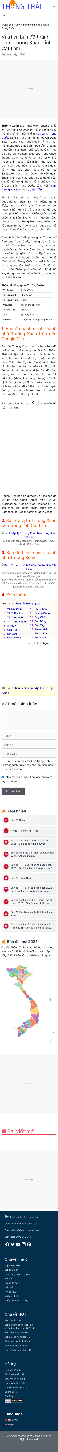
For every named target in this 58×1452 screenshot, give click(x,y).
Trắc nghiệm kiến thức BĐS (18, 1350)
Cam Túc (12, 629)
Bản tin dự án (11, 1269)
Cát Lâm (41, 133)
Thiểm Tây (41, 633)
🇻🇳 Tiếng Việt (11, 1420)
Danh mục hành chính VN (17, 1341)
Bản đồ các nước (13, 1320)
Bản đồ (8, 1278)
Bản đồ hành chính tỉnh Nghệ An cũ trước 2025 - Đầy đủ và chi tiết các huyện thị (30, 926)
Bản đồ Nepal (18, 820)
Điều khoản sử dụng (15, 1378)
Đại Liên (16, 189)
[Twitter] (12, 1245)
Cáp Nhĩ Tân (34, 189)
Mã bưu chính (11, 1296)
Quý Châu (41, 617)
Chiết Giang (14, 637)
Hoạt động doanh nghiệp (17, 1274)
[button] (4, 16)
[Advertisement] (29, 89)
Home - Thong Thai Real (24, 830)
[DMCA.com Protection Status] (14, 1401)
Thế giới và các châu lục (17, 1300)
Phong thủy (10, 1291)
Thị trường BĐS (12, 1265)
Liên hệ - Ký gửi (12, 1370)
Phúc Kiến (41, 609)
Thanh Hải (41, 629)
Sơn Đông (41, 621)
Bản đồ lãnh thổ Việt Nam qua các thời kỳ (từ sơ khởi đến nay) (32, 854)
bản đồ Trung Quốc (28, 603)
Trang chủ (7, 24)
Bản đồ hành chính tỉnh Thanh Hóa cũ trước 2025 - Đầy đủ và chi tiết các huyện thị (32, 901)
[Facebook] (7, 1245)
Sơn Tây (39, 625)
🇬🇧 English (10, 1424)
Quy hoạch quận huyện (16, 1345)
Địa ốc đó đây (12, 1283)
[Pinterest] (29, 1245)
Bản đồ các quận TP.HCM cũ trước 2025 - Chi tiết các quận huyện (30, 842)
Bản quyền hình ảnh (15, 1383)
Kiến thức (9, 1287)
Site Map (9, 1396)
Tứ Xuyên (40, 637)
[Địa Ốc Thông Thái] (21, 5)
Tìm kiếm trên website (16, 1387)
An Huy (11, 625)
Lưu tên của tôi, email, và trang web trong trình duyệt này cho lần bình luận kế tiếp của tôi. (29, 765)
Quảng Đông (42, 613)
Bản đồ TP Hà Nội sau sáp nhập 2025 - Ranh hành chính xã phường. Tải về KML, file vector (32, 889)
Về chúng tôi (11, 1391)
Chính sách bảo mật (15, 1374)
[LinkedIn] (23, 1245)
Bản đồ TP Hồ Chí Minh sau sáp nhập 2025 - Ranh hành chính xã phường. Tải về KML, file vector (32, 866)
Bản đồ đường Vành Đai (16, 1332)
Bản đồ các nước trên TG (17, 1336)
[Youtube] (18, 1245)
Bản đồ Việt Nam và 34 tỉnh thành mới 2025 (32, 914)
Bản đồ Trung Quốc (21, 878)
